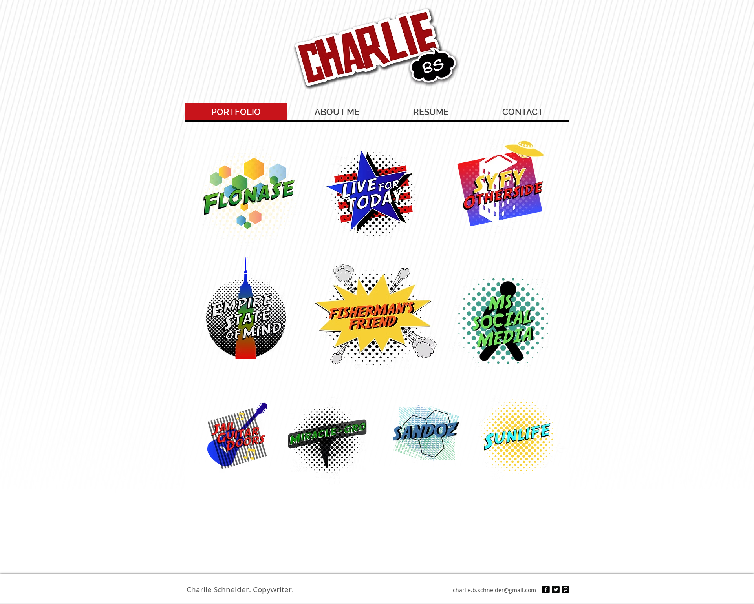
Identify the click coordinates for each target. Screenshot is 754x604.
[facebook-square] (546, 589)
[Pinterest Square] (565, 589)
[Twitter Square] (556, 589)
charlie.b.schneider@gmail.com (494, 590)
